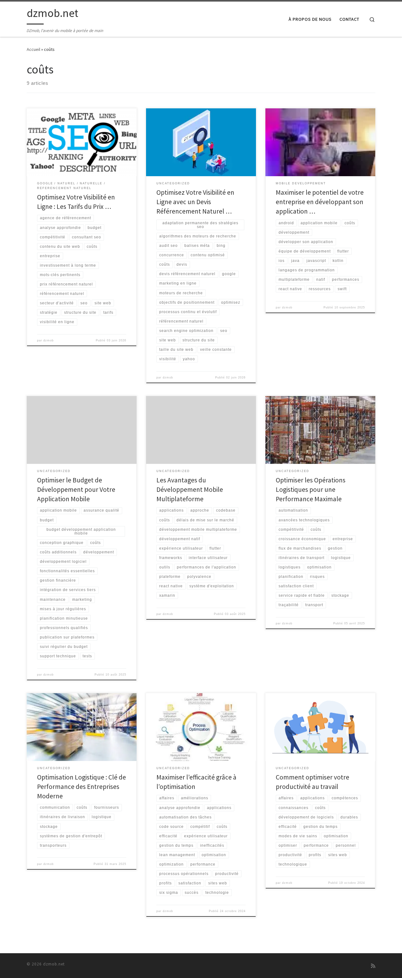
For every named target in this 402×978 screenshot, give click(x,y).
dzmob (48, 340)
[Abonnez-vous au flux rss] (373, 966)
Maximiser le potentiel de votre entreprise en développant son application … (320, 201)
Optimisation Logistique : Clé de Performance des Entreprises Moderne (81, 786)
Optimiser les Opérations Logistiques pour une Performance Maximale (310, 489)
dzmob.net (54, 964)
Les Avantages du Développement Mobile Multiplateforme (189, 489)
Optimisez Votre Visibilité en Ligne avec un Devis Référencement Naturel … (195, 201)
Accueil (33, 49)
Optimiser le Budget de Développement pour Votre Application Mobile (76, 489)
